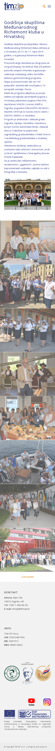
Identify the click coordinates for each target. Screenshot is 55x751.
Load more (27, 577)
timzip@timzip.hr (21, 608)
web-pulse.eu (41, 747)
